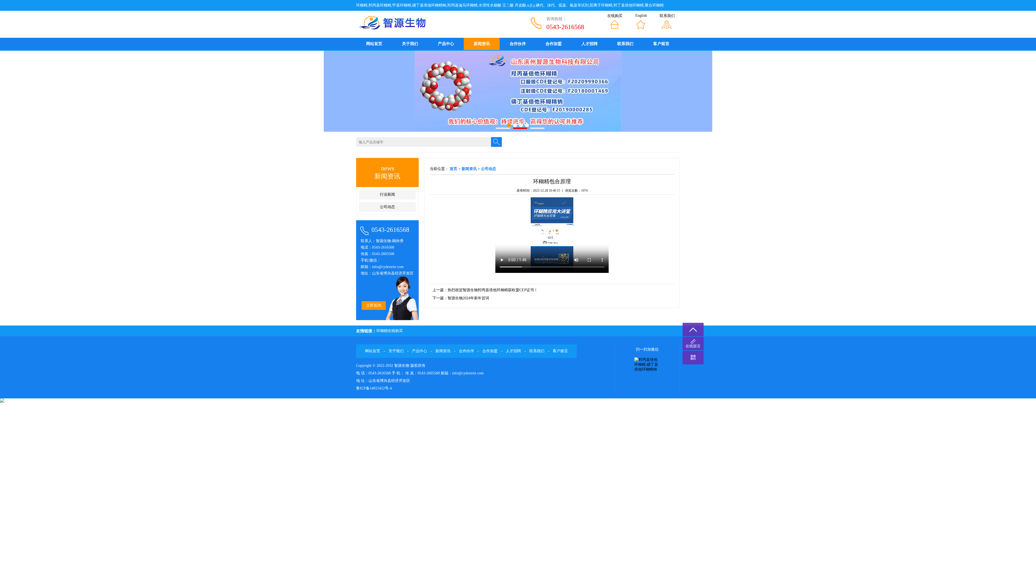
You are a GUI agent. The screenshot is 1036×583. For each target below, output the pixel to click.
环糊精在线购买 (389, 331)
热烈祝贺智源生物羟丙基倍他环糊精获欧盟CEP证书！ (493, 290)
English (641, 15)
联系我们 (667, 16)
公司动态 (387, 207)
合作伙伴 (518, 44)
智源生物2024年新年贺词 (468, 298)
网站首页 (374, 44)
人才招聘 (589, 44)
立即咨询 (373, 305)
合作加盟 (554, 44)
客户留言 (661, 44)
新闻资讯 (482, 44)
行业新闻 (387, 194)
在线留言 (693, 346)
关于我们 (410, 44)
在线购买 (614, 16)
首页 (453, 169)
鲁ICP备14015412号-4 (374, 388)
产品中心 (446, 44)
